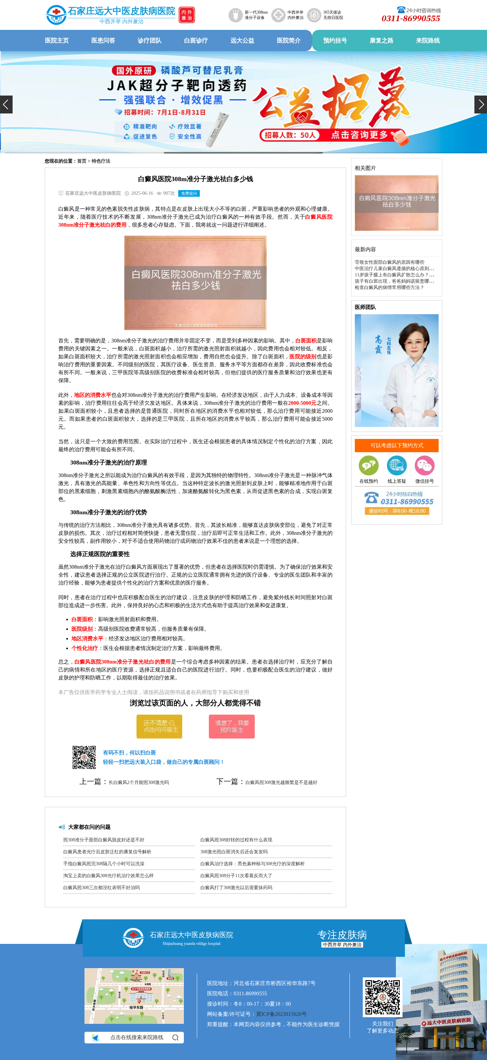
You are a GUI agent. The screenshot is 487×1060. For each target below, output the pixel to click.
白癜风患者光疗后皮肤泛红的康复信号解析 (107, 851)
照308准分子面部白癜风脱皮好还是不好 (103, 839)
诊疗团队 (150, 40)
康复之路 (382, 40)
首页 (81, 161)
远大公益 (242, 40)
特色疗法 (101, 161)
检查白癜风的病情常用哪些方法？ (389, 287)
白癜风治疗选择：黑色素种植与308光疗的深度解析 (252, 863)
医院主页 (57, 40)
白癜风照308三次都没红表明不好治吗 (101, 887)
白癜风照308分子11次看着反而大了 (236, 875)
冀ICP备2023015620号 (281, 1014)
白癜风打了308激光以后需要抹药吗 (236, 887)
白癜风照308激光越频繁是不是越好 (281, 782)
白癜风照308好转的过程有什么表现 (236, 839)
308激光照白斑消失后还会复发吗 (234, 851)
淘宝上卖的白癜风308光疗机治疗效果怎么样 (108, 875)
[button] (6, 104)
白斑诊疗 (196, 40)
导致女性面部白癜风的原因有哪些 (389, 262)
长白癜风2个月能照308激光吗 (139, 782)
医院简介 (289, 40)
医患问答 (103, 40)
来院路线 (428, 40)
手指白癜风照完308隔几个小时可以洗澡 (103, 863)
